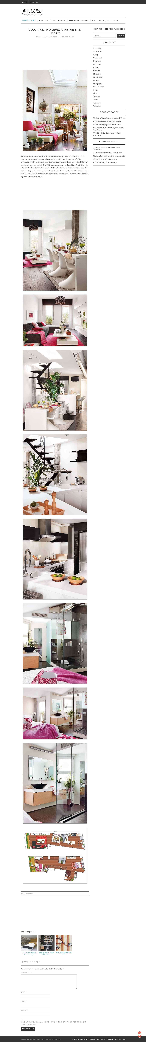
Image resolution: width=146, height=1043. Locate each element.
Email (24, 1001)
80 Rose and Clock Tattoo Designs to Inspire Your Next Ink (108, 129)
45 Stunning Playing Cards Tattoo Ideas (106, 124)
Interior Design (78, 20)
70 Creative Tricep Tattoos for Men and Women (109, 118)
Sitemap (76, 1039)
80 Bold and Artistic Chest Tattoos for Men (107, 121)
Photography (97, 83)
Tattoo (95, 99)
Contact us (120, 1039)
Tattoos (113, 20)
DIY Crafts (58, 20)
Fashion (96, 67)
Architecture (97, 51)
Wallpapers (97, 106)
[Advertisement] (55, 53)
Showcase (96, 93)
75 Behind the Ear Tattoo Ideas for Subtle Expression (107, 134)
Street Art (96, 96)
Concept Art (97, 58)
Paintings (98, 20)
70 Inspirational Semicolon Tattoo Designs (107, 152)
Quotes (95, 90)
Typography (97, 103)
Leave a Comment (67, 37)
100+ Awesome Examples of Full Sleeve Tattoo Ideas (107, 148)
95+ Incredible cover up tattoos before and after (109, 156)
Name (24, 992)
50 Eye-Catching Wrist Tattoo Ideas (105, 159)
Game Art (96, 70)
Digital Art (29, 20)
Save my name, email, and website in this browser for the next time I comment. (53, 1023)
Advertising (97, 48)
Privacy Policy (88, 1039)
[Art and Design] (32, 12)
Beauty (43, 20)
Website (25, 1010)
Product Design (98, 87)
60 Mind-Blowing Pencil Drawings (105, 162)
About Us (34, 2)
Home (24, 2)
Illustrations (97, 74)
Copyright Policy (105, 1039)
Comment (26, 972)
